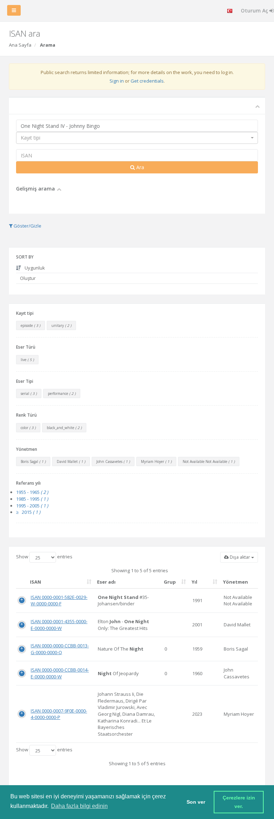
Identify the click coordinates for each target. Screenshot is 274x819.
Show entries (44, 556)
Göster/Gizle (26, 226)
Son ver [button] (196, 802)
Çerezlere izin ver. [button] (240, 802)
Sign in (117, 81)
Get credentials (147, 81)
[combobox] (137, 138)
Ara (139, 167)
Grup (170, 582)
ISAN (35, 582)
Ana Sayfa (20, 45)
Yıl (194, 582)
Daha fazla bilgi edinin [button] (79, 806)
